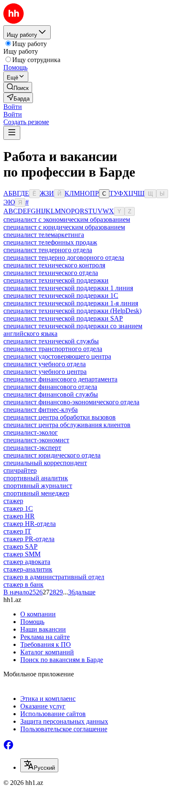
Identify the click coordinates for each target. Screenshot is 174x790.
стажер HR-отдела (29, 523)
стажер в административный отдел (53, 576)
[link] (17, 87)
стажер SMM (22, 554)
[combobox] (39, 765)
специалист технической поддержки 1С (60, 295)
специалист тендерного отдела (47, 249)
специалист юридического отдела (52, 455)
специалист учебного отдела (44, 364)
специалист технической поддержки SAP (63, 318)
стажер (13, 500)
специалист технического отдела (50, 272)
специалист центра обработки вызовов (59, 417)
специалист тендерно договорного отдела (63, 257)
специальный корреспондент (45, 462)
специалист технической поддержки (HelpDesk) (72, 310)
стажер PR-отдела (28, 538)
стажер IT (17, 531)
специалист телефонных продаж (50, 242)
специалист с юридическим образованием (64, 227)
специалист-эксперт (32, 447)
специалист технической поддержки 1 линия (68, 287)
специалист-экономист (36, 440)
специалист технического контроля (54, 265)
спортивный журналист (37, 485)
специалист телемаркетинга (43, 234)
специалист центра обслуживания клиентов (66, 424)
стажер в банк (23, 584)
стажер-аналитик (27, 569)
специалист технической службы (51, 341)
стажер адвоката (26, 561)
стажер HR (19, 516)
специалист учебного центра (45, 371)
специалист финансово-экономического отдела (71, 402)
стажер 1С (18, 508)
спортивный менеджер (36, 493)
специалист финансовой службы (50, 394)
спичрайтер (20, 470)
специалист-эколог (30, 432)
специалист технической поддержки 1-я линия (70, 303)
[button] (12, 106)
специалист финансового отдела (50, 386)
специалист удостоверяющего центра (57, 356)
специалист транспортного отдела (52, 348)
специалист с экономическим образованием (66, 219)
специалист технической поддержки (56, 280)
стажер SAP (20, 546)
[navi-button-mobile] (11, 133)
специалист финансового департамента (60, 379)
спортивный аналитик (35, 478)
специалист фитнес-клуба (40, 409)
